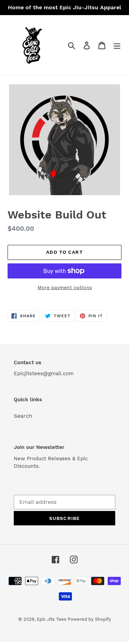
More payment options (64, 287)
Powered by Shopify (89, 619)
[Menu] (117, 45)
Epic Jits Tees (52, 619)
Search (23, 416)
